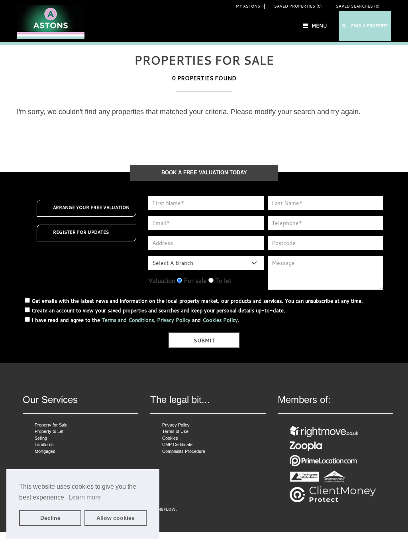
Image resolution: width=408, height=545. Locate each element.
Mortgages (45, 451)
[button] (365, 26)
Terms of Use (175, 431)
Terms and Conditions (128, 320)
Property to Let (49, 431)
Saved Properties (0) (298, 6)
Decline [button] (50, 518)
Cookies (170, 438)
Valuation (161, 280)
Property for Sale (51, 425)
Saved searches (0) (358, 6)
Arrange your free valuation (91, 207)
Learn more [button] (85, 497)
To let (222, 280)
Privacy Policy (173, 320)
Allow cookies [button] (115, 518)
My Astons (248, 6)
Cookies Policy (220, 320)
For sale (194, 280)
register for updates (81, 232)
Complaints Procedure (183, 451)
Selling (41, 438)
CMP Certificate (177, 444)
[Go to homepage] (50, 21)
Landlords (44, 444)
